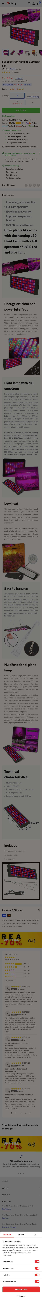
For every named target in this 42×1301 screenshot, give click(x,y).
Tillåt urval (21, 1296)
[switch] (37, 1261)
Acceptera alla (21, 1289)
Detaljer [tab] (21, 1234)
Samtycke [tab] (7, 1234)
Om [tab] (35, 1234)
